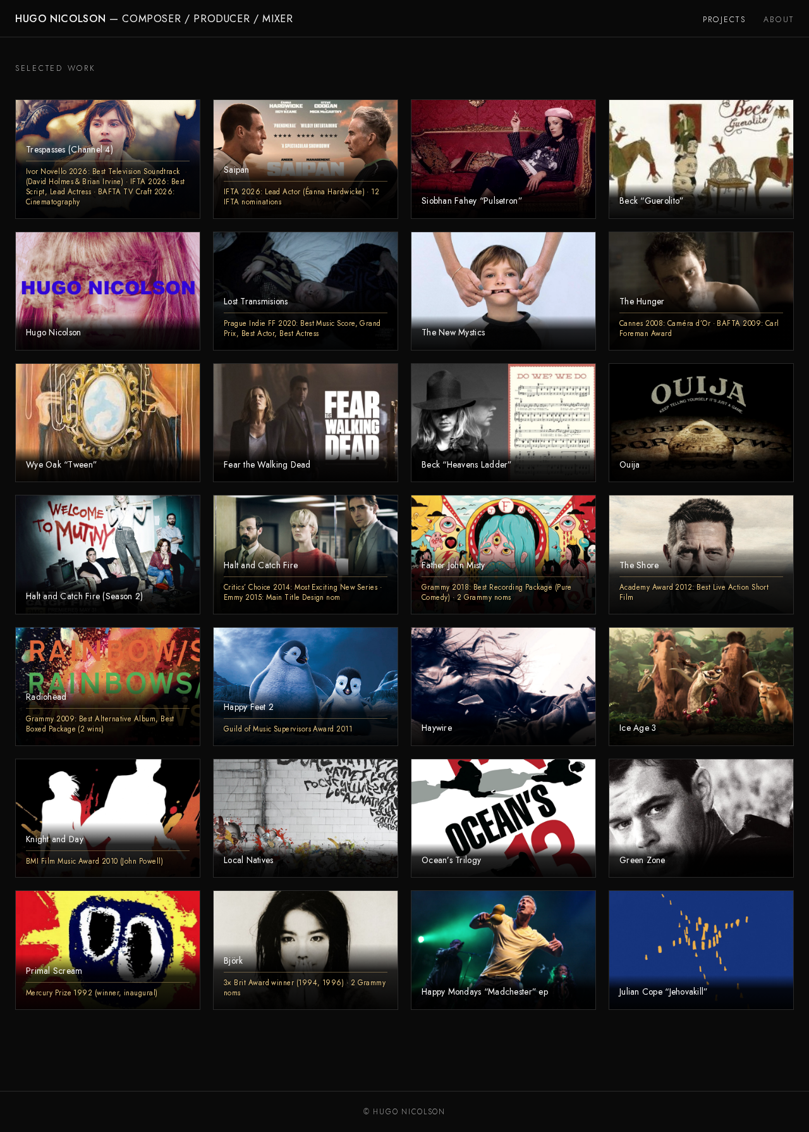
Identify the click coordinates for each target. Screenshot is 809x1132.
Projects (724, 19)
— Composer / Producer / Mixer (154, 18)
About (778, 19)
